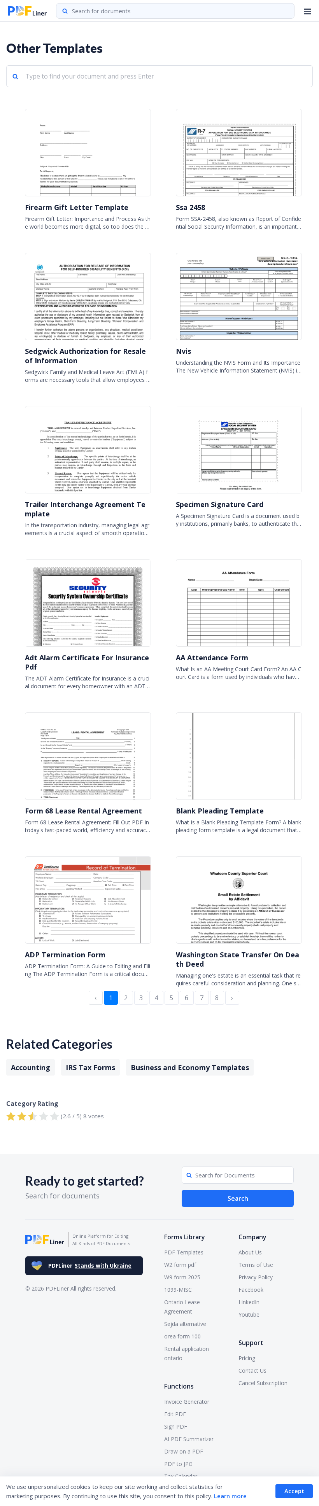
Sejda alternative (185, 1324)
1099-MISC (178, 1289)
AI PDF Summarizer (189, 1439)
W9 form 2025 (182, 1277)
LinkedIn (248, 1302)
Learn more (230, 1496)
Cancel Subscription (262, 1383)
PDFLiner (89, 1265)
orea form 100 (182, 1336)
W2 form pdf (180, 1264)
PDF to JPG (178, 1464)
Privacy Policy (255, 1277)
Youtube (248, 1314)
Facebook (250, 1289)
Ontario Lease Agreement (182, 1306)
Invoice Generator (186, 1401)
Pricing (246, 1358)
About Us (250, 1252)
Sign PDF (175, 1426)
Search (238, 1198)
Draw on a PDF (183, 1451)
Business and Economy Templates (190, 1067)
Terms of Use (255, 1264)
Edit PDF (175, 1414)
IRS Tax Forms (90, 1067)
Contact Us (252, 1370)
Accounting (30, 1067)
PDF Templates (183, 1252)
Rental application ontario (186, 1353)
